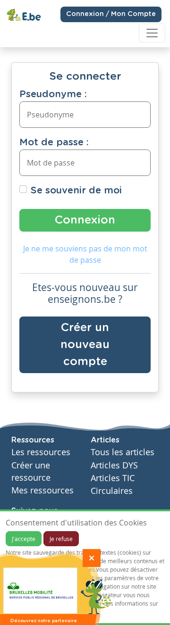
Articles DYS (114, 465)
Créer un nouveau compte (85, 344)
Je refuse (61, 538)
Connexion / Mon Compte (111, 14)
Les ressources (40, 452)
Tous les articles (122, 452)
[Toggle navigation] (152, 33)
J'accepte (23, 538)
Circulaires (112, 490)
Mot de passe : (54, 142)
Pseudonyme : (53, 94)
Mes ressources (42, 490)
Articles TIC (113, 478)
